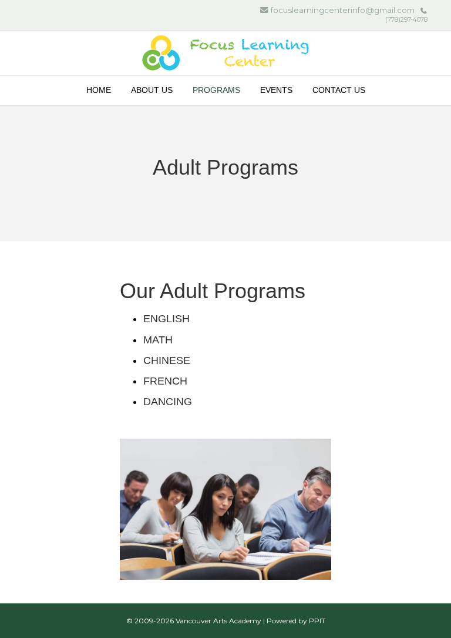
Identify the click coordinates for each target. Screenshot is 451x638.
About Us (152, 90)
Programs (216, 90)
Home (98, 90)
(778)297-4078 (406, 20)
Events (276, 90)
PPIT (317, 620)
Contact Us (338, 90)
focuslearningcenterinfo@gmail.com (343, 10)
